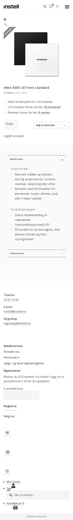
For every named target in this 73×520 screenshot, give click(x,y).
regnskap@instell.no (17, 323)
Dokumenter (17, 253)
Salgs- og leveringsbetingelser (24, 363)
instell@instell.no (15, 311)
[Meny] (67, 6)
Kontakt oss (12, 352)
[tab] (36, 159)
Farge (9, 124)
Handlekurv (15, 503)
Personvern (11, 357)
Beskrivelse (16, 159)
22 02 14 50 (11, 300)
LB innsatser (52, 107)
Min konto (13, 482)
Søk (9, 488)
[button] (36, 21)
